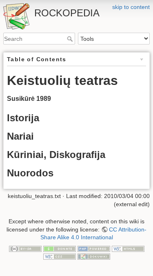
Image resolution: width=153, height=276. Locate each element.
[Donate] (59, 248)
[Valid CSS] (59, 256)
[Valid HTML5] (128, 248)
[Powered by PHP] (94, 248)
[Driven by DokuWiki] (94, 256)
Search (71, 39)
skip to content (131, 7)
